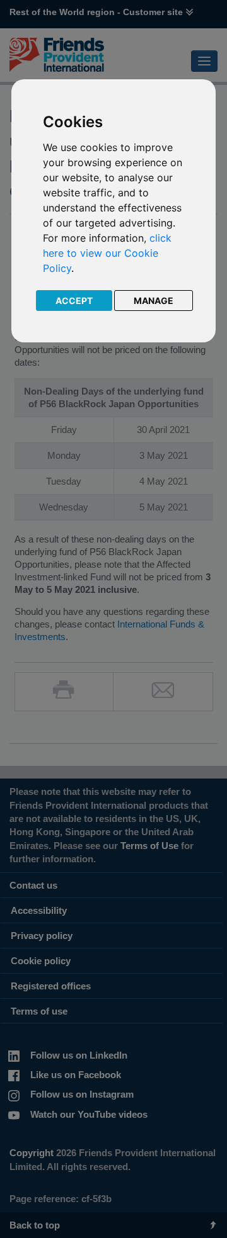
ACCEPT (74, 300)
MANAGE (153, 300)
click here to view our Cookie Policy (107, 253)
